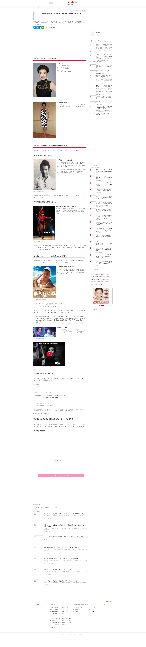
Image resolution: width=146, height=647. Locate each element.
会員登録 (102, 3)
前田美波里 (47, 507)
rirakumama (46, 540)
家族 (108, 298)
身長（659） (73, 10)
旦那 (104, 300)
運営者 (90, 609)
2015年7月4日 (54, 306)
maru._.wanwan (47, 563)
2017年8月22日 (46, 413)
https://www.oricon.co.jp (41, 299)
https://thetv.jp (39, 98)
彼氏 (97, 305)
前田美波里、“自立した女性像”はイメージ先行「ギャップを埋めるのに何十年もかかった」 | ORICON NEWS (60, 323)
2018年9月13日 (55, 397)
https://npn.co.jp (39, 241)
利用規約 (76, 611)
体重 (97, 298)
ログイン (108, 3)
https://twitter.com (39, 191)
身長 (56, 507)
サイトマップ (77, 613)
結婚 (97, 295)
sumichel (45, 552)
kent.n (45, 585)
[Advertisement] (47, 42)
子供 (108, 295)
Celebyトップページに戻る (61, 475)
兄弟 (103, 303)
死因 (99, 303)
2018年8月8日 (50, 405)
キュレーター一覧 (78, 607)
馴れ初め (94, 303)
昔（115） (84, 10)
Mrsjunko (98, 84)
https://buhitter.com (40, 338)
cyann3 (45, 531)
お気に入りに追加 (51, 27)
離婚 (107, 303)
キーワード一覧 (92, 607)
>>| (63, 460)
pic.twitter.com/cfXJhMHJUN (65, 304)
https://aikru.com (39, 140)
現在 (93, 295)
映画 (101, 298)
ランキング (102, 295)
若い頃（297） (78, 10)
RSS (107, 604)
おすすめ (99, 300)
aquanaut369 (46, 518)
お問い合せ (77, 609)
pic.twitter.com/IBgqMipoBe (39, 412)
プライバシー (91, 611)
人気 (108, 300)
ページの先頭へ (106, 601)
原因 (101, 305)
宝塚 (42, 507)
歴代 (93, 305)
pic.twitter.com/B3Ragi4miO (60, 395)
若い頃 (37, 507)
